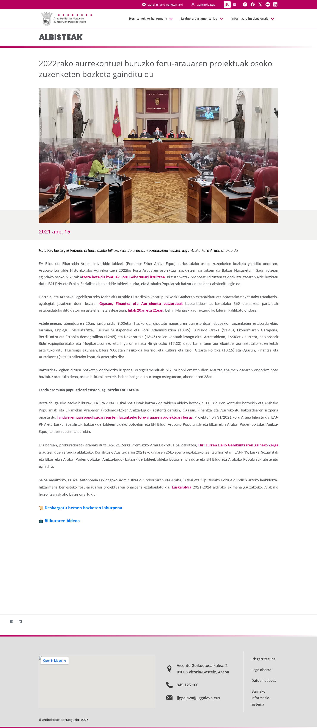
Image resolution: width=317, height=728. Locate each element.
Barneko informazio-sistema (260, 698)
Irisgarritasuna (263, 659)
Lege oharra (261, 669)
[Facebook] (11, 621)
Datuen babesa (263, 680)
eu (227, 4)
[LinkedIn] (20, 621)
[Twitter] (3, 621)
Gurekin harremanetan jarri (165, 4)
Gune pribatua (206, 4)
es (235, 4)
